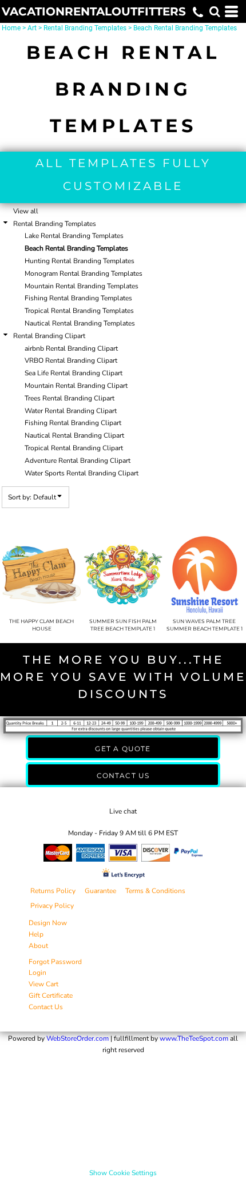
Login (37, 972)
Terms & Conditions (155, 890)
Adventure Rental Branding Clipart (77, 460)
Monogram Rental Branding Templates (83, 273)
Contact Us (46, 1007)
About (38, 945)
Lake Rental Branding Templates (74, 235)
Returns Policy (53, 890)
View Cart (43, 984)
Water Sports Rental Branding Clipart (81, 473)
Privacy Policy (52, 905)
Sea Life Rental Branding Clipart (73, 373)
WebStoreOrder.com (77, 1038)
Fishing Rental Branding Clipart (73, 422)
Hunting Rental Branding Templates (79, 260)
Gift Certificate (51, 995)
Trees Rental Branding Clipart (69, 398)
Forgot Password (55, 961)
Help (36, 934)
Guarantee (100, 890)
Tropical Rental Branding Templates (79, 310)
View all (25, 211)
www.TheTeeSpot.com (194, 1038)
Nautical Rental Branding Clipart (74, 435)
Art (32, 28)
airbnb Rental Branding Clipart (71, 348)
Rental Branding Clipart (49, 335)
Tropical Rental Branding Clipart (74, 448)
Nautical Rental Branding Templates (80, 323)
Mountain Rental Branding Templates (81, 286)
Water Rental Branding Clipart (71, 410)
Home (11, 28)
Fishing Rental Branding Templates (78, 298)
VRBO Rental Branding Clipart (71, 360)
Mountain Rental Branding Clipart (76, 385)
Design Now (48, 922)
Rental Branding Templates (84, 28)
